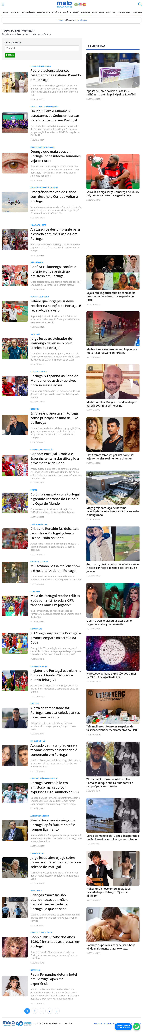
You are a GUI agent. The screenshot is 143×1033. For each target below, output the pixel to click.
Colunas (110, 12)
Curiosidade (43, 12)
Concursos (98, 12)
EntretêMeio (28, 12)
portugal (82, 20)
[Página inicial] (64, 4)
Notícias (15, 12)
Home (5, 12)
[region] (113, 128)
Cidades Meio (124, 12)
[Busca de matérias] (140, 5)
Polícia (67, 12)
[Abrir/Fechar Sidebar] (3, 4)
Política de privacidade (104, 1023)
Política (56, 12)
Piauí (75, 12)
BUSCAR (10, 55)
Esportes (85, 12)
